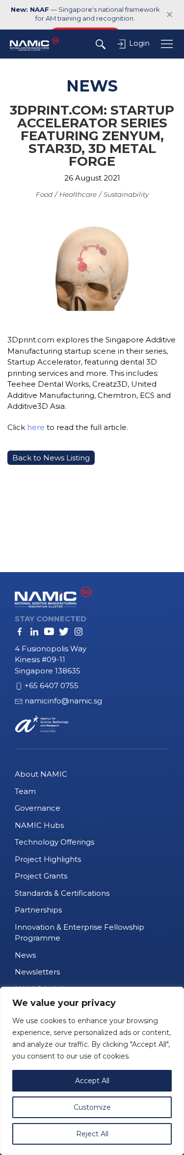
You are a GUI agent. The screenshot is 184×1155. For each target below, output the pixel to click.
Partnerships (38, 909)
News (25, 955)
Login (138, 43)
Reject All (92, 1133)
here (36, 427)
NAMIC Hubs (39, 825)
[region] (92, 1071)
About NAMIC (41, 774)
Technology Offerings (54, 842)
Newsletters (37, 971)
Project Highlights (48, 859)
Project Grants (41, 876)
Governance (37, 808)
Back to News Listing (51, 457)
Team (25, 791)
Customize (92, 1107)
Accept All (92, 1080)
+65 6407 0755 (52, 685)
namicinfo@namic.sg (63, 700)
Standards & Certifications (62, 893)
